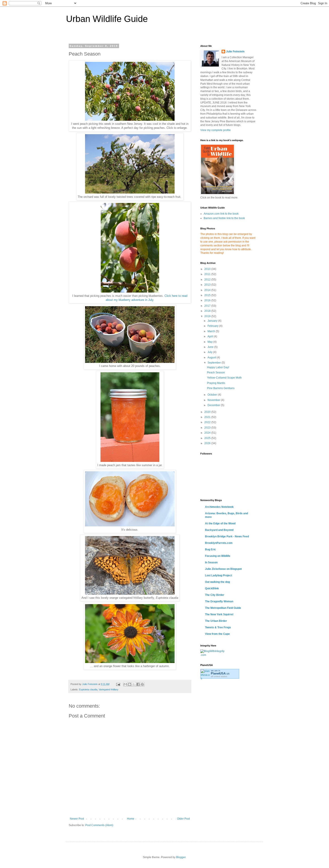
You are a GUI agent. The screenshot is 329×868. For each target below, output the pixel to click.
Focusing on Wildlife (217, 556)
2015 (207, 295)
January (212, 320)
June (210, 347)
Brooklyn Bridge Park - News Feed (227, 536)
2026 (207, 443)
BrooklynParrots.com (219, 543)
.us (220, 673)
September (214, 362)
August (212, 357)
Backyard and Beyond (219, 530)
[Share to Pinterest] (142, 684)
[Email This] (125, 684)
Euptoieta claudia (88, 689)
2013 (207, 284)
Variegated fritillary (108, 689)
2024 (207, 432)
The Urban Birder (216, 620)
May (210, 341)
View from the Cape (217, 633)
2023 (207, 427)
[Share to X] (134, 684)
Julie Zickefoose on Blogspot (223, 569)
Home (130, 818)
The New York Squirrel (219, 614)
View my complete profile (215, 130)
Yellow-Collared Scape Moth (224, 377)
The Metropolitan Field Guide (223, 608)
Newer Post (77, 818)
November (214, 400)
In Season (211, 562)
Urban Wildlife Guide (107, 19)
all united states (219, 676)
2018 (207, 310)
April (210, 336)
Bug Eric (210, 549)
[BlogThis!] (129, 684)
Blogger (181, 857)
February (213, 325)
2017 (207, 305)
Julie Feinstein (235, 51)
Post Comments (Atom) (99, 825)
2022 (207, 422)
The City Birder (214, 595)
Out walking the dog (217, 582)
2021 (207, 417)
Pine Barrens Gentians (221, 388)
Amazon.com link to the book (221, 213)
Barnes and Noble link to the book (224, 218)
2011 (207, 274)
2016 (207, 300)
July (210, 352)
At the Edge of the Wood (220, 523)
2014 (207, 290)
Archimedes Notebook (219, 506)
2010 (207, 269)
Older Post (183, 818)
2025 (207, 438)
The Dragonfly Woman (219, 601)
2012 (207, 279)
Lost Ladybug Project (218, 575)
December (214, 405)
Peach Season (216, 372)
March (211, 331)
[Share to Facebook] (138, 684)
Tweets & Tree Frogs (218, 627)
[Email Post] (118, 684)
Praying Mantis (216, 383)
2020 (207, 412)
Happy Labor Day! (218, 367)
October (212, 394)
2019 (207, 316)
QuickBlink (212, 588)
